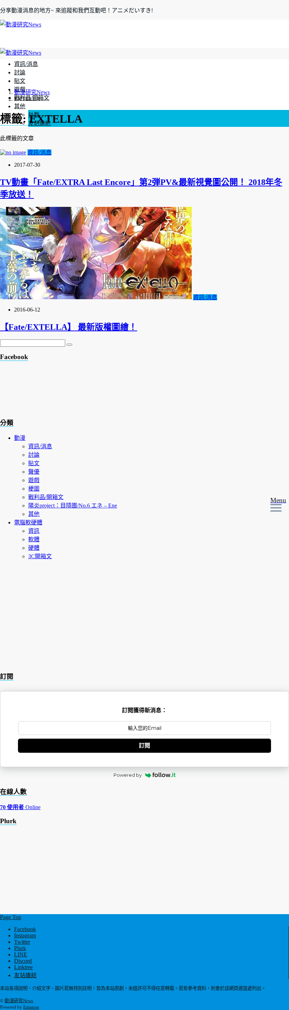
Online (20, 807)
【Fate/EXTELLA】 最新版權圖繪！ (68, 327)
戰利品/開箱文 (45, 497)
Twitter (22, 942)
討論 (19, 72)
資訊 (33, 531)
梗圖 (33, 489)
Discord (23, 961)
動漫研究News (19, 1000)
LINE (20, 954)
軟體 (33, 539)
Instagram (25, 935)
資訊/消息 (26, 64)
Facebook (25, 929)
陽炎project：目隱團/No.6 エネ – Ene (72, 506)
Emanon (31, 1007)
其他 (19, 106)
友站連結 (25, 975)
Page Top (10, 917)
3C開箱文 (40, 556)
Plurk (20, 948)
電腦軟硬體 (28, 522)
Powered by (127, 775)
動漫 (19, 438)
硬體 (33, 548)
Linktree (23, 967)
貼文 (19, 81)
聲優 (33, 472)
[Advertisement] (56, 391)
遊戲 (33, 480)
